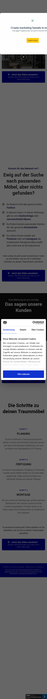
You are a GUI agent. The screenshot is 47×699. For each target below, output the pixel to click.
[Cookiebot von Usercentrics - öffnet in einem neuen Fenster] (33, 322)
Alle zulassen (23, 374)
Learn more (32, 40)
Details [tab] (23, 330)
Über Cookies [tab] (37, 330)
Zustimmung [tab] (9, 330)
